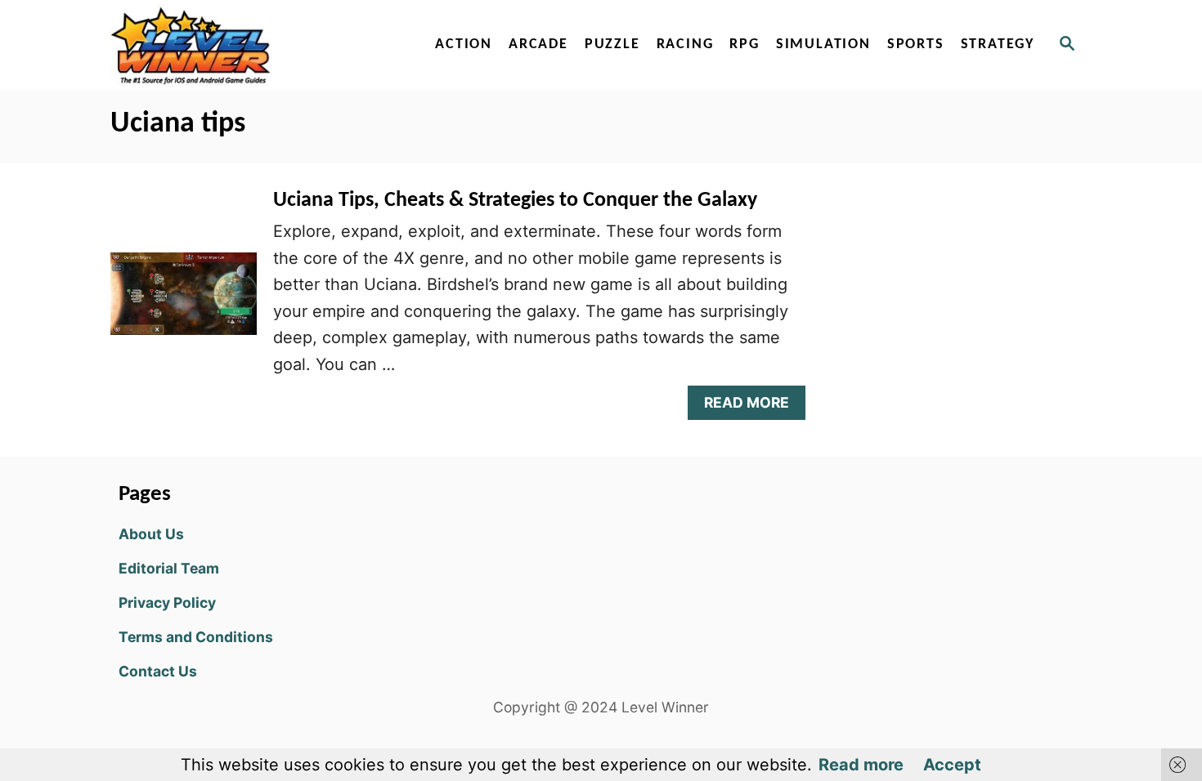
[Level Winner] (251, 45)
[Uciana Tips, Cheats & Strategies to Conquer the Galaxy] (183, 301)
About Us (151, 533)
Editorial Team (169, 568)
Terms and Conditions (196, 636)
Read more (861, 764)
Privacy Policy (167, 602)
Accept (952, 764)
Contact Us (158, 671)
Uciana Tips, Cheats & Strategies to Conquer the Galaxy (515, 201)
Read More (752, 406)
